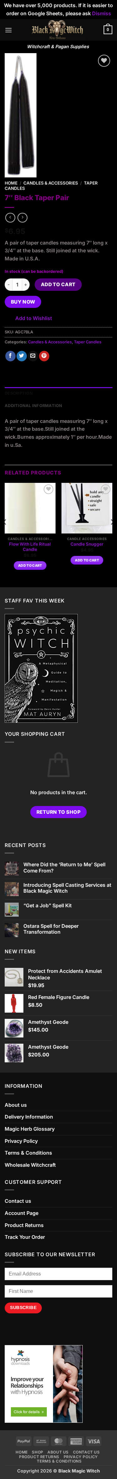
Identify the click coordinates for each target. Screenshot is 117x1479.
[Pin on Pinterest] (44, 356)
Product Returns (24, 1225)
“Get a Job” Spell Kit (47, 906)
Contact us (18, 1201)
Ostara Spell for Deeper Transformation (51, 929)
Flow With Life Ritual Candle (30, 547)
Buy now (23, 302)
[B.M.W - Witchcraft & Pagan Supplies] (58, 30)
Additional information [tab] (33, 405)
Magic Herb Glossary (30, 1129)
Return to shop (59, 812)
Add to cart (58, 284)
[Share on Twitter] (22, 356)
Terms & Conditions (28, 1153)
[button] (8, 30)
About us (16, 1105)
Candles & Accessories (50, 183)
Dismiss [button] (101, 13)
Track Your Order (25, 1237)
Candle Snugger (87, 544)
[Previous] (5, 534)
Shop (37, 1452)
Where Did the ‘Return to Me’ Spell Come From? (64, 867)
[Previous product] (22, 217)
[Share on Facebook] (10, 356)
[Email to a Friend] (33, 356)
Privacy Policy (21, 1141)
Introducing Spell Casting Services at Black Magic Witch (67, 888)
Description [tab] (19, 393)
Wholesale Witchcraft (30, 1165)
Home (11, 183)
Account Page (21, 1213)
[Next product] (10, 217)
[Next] (112, 534)
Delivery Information (29, 1117)
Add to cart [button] (30, 565)
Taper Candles (87, 342)
